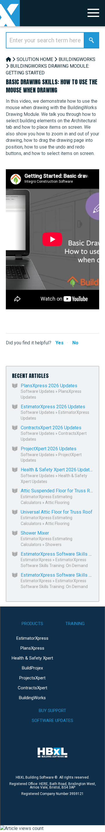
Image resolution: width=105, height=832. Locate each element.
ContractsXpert (32, 687)
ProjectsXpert (32, 678)
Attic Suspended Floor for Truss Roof (59, 490)
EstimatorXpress (36, 559)
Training (75, 623)
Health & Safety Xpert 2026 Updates (58, 469)
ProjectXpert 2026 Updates (48, 448)
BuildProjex (32, 668)
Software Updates (38, 391)
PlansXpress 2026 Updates (49, 385)
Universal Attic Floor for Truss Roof (56, 512)
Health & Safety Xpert (32, 658)
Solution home (35, 59)
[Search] (91, 40)
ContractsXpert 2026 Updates (51, 427)
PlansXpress (32, 648)
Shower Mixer (35, 533)
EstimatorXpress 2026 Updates (53, 406)
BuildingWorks (77, 59)
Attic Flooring (57, 502)
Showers (53, 544)
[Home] (8, 59)
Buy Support (52, 710)
